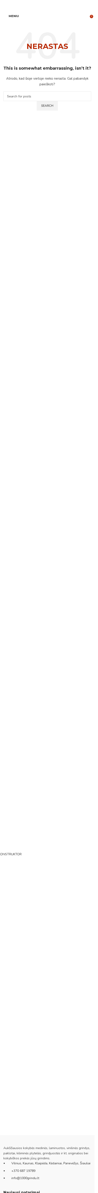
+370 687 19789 (23, 1171)
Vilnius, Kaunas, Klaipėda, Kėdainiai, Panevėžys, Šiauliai (50, 1163)
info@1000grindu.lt (25, 1178)
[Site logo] (47, 15)
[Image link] (26, 1140)
